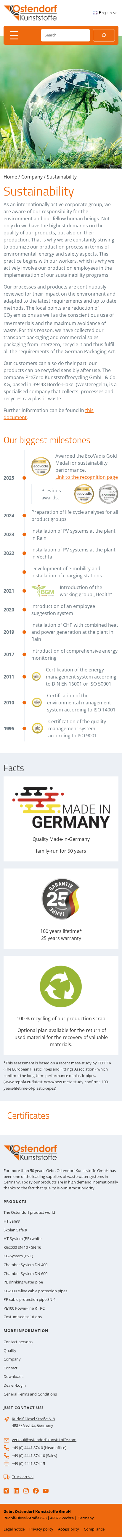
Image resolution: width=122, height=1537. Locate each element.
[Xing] (6, 1491)
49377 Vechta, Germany (32, 1425)
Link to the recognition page (86, 477)
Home (10, 177)
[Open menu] (14, 35)
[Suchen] (104, 35)
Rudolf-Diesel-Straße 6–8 (33, 1418)
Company (32, 177)
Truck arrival (22, 1476)
